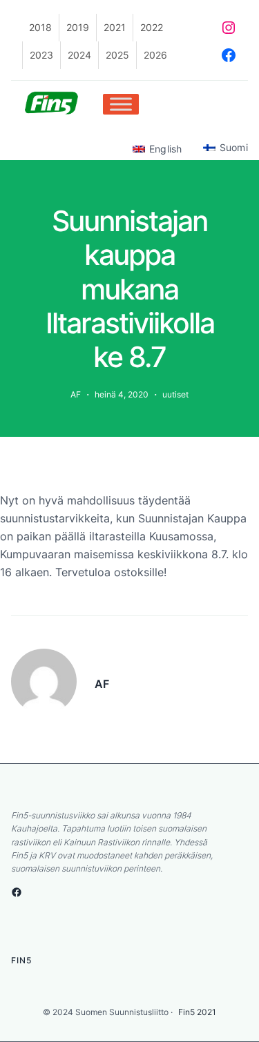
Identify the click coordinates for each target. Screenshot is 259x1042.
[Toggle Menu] (121, 103)
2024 (79, 55)
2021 (115, 27)
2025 (117, 55)
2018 (40, 27)
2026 (155, 55)
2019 (77, 27)
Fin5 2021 (197, 1012)
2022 (151, 27)
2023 (41, 55)
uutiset (175, 394)
